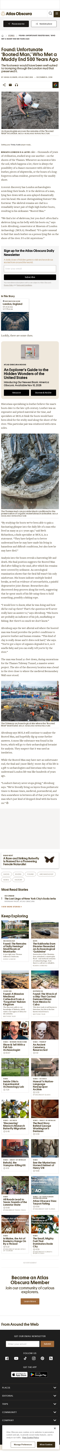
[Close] (55, 1428)
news (6, 880)
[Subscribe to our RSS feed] (51, 1358)
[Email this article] (10, 85)
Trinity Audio (16, 145)
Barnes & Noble (43, 393)
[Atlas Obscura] (17, 14)
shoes (6, 874)
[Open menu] (57, 13)
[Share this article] (4, 85)
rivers (18, 874)
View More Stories (10, 907)
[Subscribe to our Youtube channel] (16, 1358)
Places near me (18, 24)
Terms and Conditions (24, 285)
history (18, 880)
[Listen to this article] (16, 85)
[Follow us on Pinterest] (42, 1358)
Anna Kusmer (10, 77)
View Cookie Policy (30, 1438)
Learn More (30, 1301)
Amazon (16, 393)
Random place (46, 24)
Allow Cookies (46, 1445)
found (30, 874)
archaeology (46, 874)
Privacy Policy (8, 285)
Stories (11, 35)
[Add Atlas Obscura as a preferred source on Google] (55, 85)
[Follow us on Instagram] (33, 1358)
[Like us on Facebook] (7, 1358)
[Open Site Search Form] (50, 13)
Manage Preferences (23, 1445)
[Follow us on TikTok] (25, 1358)
